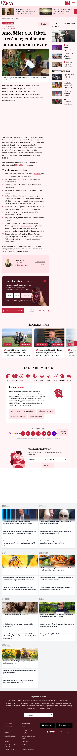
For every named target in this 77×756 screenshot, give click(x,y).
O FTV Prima (8, 724)
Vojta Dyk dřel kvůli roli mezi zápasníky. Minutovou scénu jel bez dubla (69, 77)
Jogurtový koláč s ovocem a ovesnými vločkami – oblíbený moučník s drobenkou (56, 588)
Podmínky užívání (10, 736)
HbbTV (7, 733)
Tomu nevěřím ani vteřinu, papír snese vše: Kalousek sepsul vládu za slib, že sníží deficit (17, 522)
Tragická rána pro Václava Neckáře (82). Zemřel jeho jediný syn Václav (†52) (55, 522)
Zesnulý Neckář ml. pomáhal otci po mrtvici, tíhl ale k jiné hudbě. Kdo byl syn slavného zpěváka (19, 532)
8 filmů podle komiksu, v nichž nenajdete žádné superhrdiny (18, 625)
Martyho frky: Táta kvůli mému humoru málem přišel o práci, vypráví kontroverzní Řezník (56, 615)
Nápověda (25, 741)
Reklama (7, 730)
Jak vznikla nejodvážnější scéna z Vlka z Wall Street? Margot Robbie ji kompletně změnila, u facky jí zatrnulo (20, 636)
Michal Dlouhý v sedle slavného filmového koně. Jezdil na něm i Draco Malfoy (17, 353)
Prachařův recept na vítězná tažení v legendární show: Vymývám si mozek (55, 532)
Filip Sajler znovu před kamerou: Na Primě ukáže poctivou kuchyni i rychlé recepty (69, 85)
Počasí (67, 700)
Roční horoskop (36, 417)
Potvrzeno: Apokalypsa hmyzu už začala (16, 568)
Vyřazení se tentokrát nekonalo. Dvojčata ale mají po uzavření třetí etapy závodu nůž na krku (68, 93)
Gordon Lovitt (26, 226)
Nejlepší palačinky (32, 708)
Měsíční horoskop (18, 417)
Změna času (54, 700)
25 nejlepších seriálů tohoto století (14, 614)
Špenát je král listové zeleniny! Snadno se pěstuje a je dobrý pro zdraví (19, 671)
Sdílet (44, 24)
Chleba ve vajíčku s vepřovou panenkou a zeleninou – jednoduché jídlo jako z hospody (56, 569)
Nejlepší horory (36, 700)
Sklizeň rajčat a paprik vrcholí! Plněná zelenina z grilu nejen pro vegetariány (18, 681)
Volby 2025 (58, 703)
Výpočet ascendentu (52, 706)
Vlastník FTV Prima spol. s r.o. (11, 745)
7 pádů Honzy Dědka (47, 703)
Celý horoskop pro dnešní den (22, 411)
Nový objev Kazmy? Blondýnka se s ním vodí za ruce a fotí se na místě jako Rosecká (56, 635)
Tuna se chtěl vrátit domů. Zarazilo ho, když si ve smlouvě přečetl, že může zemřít (49, 354)
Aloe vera (25, 706)
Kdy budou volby (11, 703)
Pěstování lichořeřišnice (36, 706)
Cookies (7, 741)
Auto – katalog (35, 703)
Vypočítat (47, 465)
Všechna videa (69, 24)
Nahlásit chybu (9, 749)
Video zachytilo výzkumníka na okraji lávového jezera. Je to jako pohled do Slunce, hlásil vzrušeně (19, 588)
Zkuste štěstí (63, 432)
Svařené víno (67, 703)
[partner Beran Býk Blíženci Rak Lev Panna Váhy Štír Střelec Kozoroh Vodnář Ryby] (57, 459)
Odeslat (26, 295)
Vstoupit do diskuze (14, 311)
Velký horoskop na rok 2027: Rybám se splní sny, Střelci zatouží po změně (62, 11)
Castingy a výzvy (27, 730)
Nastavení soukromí (28, 749)
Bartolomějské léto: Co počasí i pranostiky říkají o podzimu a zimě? (19, 662)
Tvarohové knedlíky (66, 706)
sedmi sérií (22, 179)
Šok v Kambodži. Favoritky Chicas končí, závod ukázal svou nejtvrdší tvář (69, 101)
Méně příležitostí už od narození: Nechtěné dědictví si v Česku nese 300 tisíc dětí (25, 11)
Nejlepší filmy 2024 (24, 700)
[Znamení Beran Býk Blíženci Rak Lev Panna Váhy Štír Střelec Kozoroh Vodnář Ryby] (17, 295)
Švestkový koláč (45, 708)
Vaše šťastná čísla (38, 429)
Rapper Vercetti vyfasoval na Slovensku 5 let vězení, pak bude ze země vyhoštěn (57, 625)
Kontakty (24, 733)
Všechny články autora (40, 263)
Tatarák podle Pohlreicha (12, 706)
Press (23, 727)
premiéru (37, 174)
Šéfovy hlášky (20, 165)
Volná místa (8, 727)
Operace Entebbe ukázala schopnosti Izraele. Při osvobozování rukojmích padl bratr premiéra (18, 579)
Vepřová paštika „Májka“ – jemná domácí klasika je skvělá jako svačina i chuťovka (56, 579)
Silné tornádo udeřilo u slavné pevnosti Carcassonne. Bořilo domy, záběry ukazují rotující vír (19, 542)
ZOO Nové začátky (23, 703)
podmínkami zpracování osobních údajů (18, 301)
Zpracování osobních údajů (28, 737)
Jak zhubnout (12, 700)
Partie (62, 700)
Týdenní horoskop (46, 411)
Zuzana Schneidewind (9, 28)
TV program (46, 700)
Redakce (24, 744)
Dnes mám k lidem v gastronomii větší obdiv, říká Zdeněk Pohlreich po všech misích (55, 542)
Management (26, 724)
